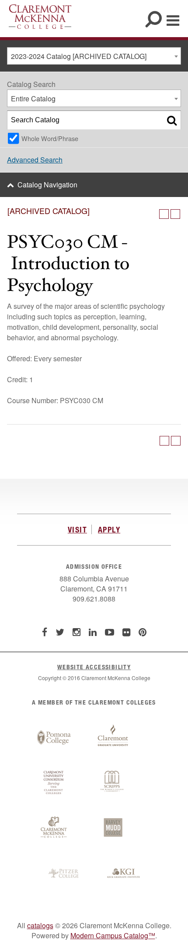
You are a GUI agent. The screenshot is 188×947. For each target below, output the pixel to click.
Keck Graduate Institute (124, 874)
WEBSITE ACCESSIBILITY (94, 667)
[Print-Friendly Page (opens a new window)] (164, 214)
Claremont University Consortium (54, 783)
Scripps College (113, 783)
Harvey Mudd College (113, 828)
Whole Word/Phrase (49, 138)
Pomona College (54, 738)
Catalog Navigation (47, 185)
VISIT (77, 529)
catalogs (40, 925)
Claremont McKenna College (40, 16)
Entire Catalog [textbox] (33, 98)
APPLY (109, 529)
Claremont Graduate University (113, 738)
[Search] (172, 120)
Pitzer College (65, 874)
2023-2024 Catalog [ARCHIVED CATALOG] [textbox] (78, 56)
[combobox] (94, 56)
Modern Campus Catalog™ (112, 935)
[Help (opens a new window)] (175, 214)
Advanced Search (35, 160)
